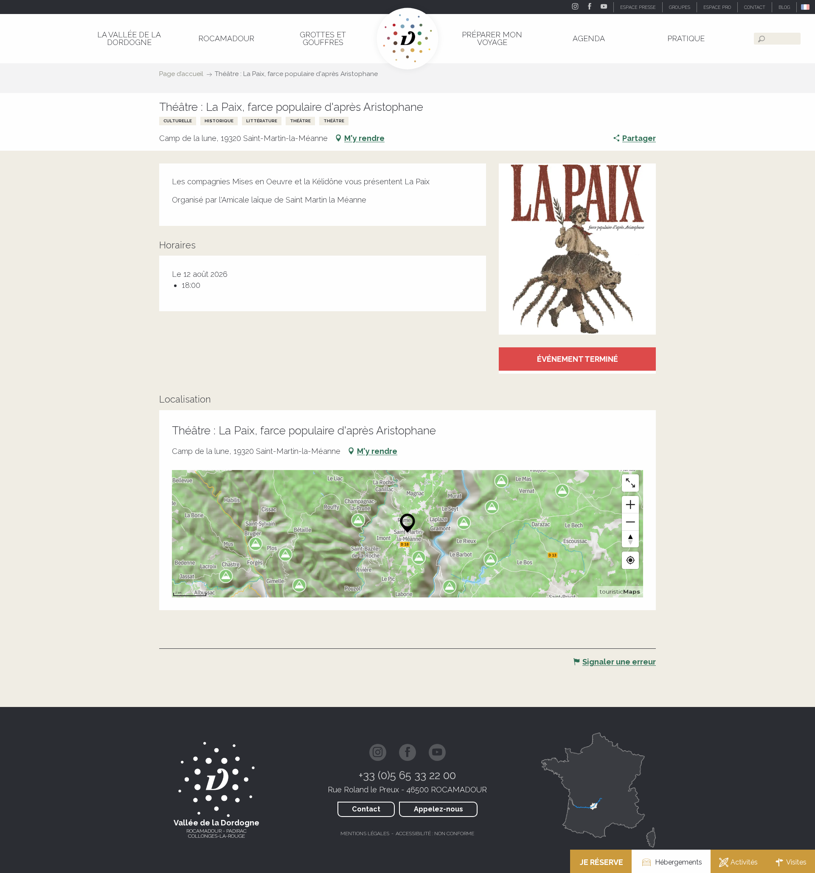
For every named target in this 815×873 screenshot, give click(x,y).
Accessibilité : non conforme (435, 833)
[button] (806, 7)
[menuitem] (129, 38)
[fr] (806, 7)
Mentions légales (364, 833)
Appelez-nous (438, 809)
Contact (366, 809)
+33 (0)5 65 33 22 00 (407, 775)
